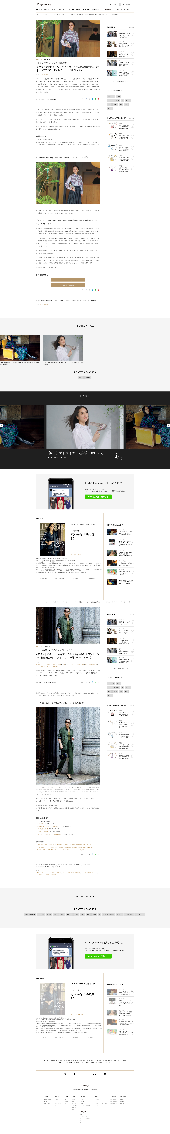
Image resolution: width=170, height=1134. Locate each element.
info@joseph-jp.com (56, 824)
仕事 (82, 1133)
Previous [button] (1, 425)
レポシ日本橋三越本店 (42, 829)
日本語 (115, 104)
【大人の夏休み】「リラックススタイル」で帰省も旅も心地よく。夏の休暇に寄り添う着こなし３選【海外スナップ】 (66, 847)
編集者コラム (123, 1133)
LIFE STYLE (74, 1130)
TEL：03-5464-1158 (68, 285)
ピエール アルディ (45, 666)
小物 (126, 104)
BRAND (96, 1130)
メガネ (72, 664)
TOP (37, 14)
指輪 (121, 104)
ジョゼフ (38, 666)
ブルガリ (96, 1133)
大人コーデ (111, 96)
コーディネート (54, 14)
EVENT (66, 1130)
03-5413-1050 (69, 834)
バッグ (118, 96)
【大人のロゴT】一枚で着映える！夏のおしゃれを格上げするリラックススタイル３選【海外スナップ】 (63, 850)
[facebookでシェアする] (86, 99)
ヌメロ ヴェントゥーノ (91, 664)
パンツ (128, 100)
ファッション (44, 14)
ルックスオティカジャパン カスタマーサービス (48, 826)
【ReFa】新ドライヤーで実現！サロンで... (76, 453)
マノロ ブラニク (54, 666)
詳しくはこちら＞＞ (77, 555)
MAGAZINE (123, 1130)
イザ (37, 821)
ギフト (73, 1133)
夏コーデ (55, 664)
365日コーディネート (66, 602)
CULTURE (83, 1130)
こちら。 (67, 558)
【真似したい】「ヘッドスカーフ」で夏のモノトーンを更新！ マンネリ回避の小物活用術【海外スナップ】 (63, 844)
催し (66, 1133)
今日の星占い (113, 1133)
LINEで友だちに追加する (98, 497)
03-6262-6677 (55, 829)
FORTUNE (113, 1130)
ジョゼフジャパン (41, 824)
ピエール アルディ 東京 (42, 831)
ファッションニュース (113, 100)
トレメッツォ (68, 280)
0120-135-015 (46, 821)
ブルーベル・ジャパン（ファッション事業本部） (49, 834)
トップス (68, 664)
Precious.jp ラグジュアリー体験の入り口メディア (85, 1123)
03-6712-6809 (56, 831)
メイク (56, 1133)
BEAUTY (57, 1130)
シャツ (62, 14)
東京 (109, 104)
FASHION (39, 59)
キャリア (46, 74)
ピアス (109, 108)
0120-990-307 (68, 826)
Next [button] (168, 425)
